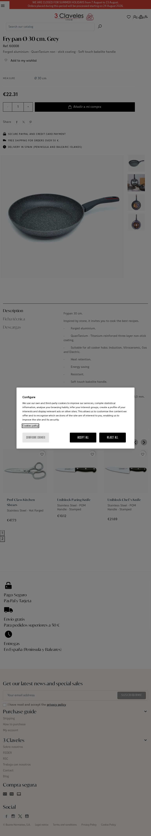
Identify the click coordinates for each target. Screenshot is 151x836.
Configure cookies (35, 437)
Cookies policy (30, 425)
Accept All (83, 437)
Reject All (112, 437)
